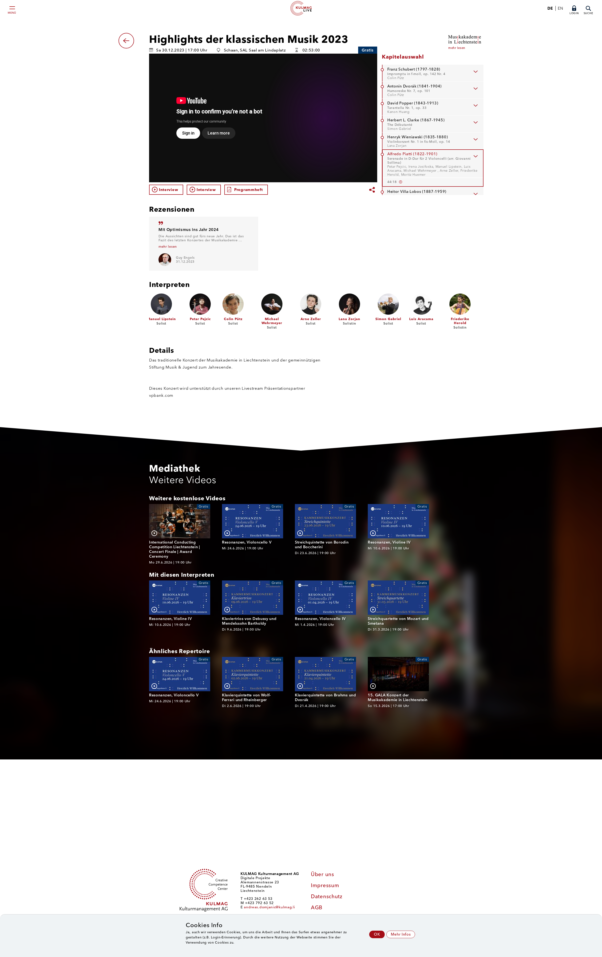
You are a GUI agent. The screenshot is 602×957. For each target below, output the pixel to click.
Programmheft (248, 189)
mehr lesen (167, 247)
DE (550, 8)
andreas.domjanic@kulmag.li (269, 907)
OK (377, 934)
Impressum (325, 885)
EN (560, 8)
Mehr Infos (401, 934)
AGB (316, 907)
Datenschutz (326, 896)
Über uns (322, 874)
